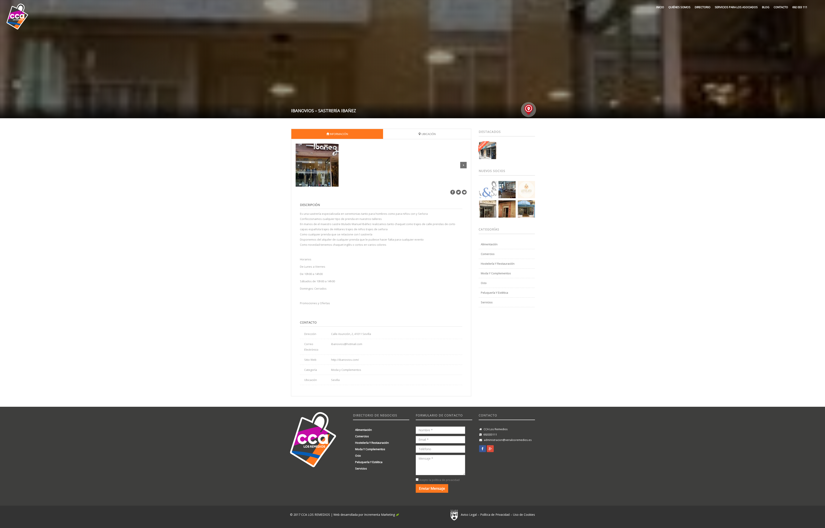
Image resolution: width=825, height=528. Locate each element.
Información (338, 134)
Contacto (781, 7)
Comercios (488, 254)
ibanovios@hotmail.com (346, 344)
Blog (765, 7)
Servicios (487, 302)
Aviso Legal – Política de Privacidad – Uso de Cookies (498, 515)
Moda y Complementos (496, 273)
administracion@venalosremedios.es (508, 440)
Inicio (660, 7)
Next (463, 165)
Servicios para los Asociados (736, 7)
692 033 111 (799, 7)
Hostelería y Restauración (498, 264)
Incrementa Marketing (380, 515)
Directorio (702, 7)
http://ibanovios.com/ (345, 360)
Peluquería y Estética (494, 293)
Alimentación (489, 244)
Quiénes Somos (679, 7)
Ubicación (428, 134)
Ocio (484, 283)
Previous (299, 165)
